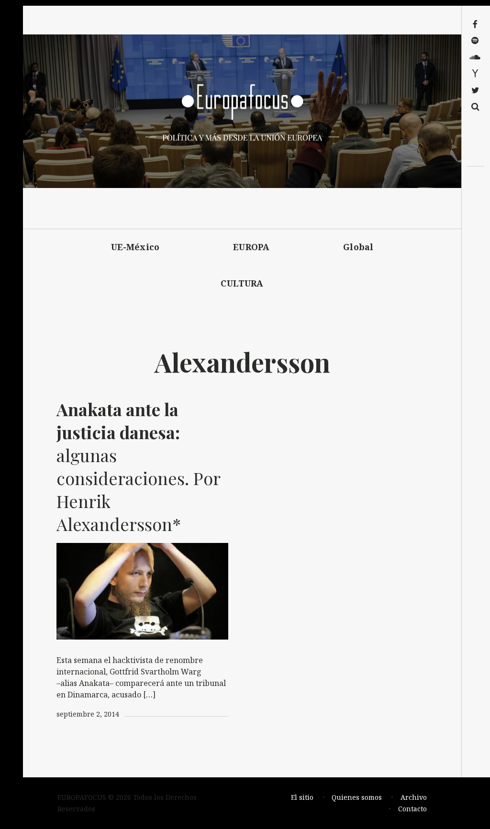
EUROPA (251, 247)
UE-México (135, 247)
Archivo (414, 797)
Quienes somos (357, 797)
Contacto (412, 808)
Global (358, 247)
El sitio (302, 797)
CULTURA (242, 283)
